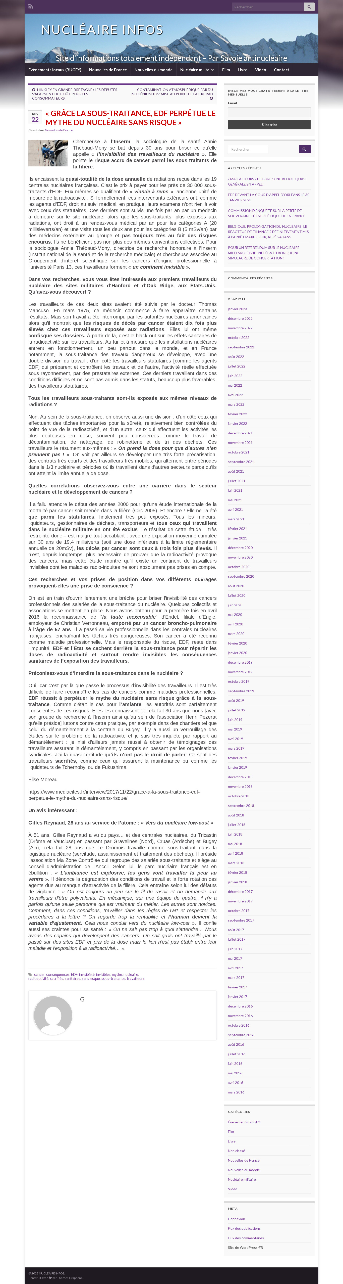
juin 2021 (235, 490)
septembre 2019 (241, 691)
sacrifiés (56, 978)
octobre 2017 (238, 910)
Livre (242, 69)
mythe (117, 974)
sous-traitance (113, 978)
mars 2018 (236, 863)
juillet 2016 (236, 1054)
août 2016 (236, 1044)
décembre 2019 (240, 662)
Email (232, 103)
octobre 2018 (238, 796)
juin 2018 (235, 834)
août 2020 (236, 586)
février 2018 (237, 872)
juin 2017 (235, 949)
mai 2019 (235, 729)
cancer (39, 974)
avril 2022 (235, 395)
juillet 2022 (236, 366)
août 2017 (236, 930)
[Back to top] (331, 1272)
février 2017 (237, 987)
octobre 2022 (238, 337)
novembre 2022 (240, 328)
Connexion (236, 1219)
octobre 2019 (238, 681)
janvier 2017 (237, 996)
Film (226, 69)
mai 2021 (235, 500)
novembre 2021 (240, 442)
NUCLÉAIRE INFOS (102, 29)
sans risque (91, 978)
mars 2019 (236, 748)
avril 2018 (235, 853)
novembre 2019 (240, 672)
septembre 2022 (241, 347)
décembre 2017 (240, 891)
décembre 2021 (240, 433)
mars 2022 (236, 404)
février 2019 (237, 758)
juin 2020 (235, 605)
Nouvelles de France (108, 69)
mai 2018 (235, 844)
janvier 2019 (237, 767)
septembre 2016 (241, 1035)
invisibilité (87, 974)
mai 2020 (235, 614)
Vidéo (260, 69)
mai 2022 (235, 385)
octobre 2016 (238, 1025)
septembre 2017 (241, 920)
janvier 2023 (237, 309)
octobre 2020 (238, 567)
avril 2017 (235, 968)
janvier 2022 (237, 423)
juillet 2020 (236, 595)
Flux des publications (244, 1228)
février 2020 (237, 643)
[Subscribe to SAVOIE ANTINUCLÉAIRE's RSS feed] (30, 5)
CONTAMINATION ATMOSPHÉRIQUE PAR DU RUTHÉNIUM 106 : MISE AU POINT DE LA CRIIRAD (172, 91)
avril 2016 (235, 1082)
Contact (281, 69)
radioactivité (38, 978)
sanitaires (72, 978)
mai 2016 (235, 1073)
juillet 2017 (236, 939)
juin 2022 (235, 376)
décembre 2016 (240, 1006)
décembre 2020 (240, 547)
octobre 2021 (238, 452)
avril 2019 (235, 739)
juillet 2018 (236, 824)
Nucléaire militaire (197, 69)
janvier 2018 (237, 882)
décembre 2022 (240, 318)
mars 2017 (236, 977)
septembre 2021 (241, 462)
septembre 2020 (241, 576)
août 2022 (236, 356)
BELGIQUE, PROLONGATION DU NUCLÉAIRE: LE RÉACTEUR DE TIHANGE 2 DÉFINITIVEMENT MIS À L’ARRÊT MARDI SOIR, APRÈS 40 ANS (268, 231)
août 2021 (236, 471)
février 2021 (237, 528)
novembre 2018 (240, 786)
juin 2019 (235, 719)
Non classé (236, 1151)
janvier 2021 (237, 538)
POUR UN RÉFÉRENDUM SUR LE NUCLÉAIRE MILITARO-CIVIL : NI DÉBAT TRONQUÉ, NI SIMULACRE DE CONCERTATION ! (264, 252)
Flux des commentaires (246, 1238)
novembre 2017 (240, 901)
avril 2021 (235, 509)
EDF (74, 974)
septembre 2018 (241, 805)
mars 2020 (236, 633)
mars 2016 (236, 1092)
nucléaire (131, 974)
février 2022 (237, 414)
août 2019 (236, 700)
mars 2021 (236, 519)
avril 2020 (235, 624)
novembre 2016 (240, 1016)
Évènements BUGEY (244, 1122)
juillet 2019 (236, 710)
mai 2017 (235, 958)
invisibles (103, 974)
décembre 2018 (240, 777)
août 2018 (236, 815)
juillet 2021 (236, 481)
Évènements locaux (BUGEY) (54, 69)
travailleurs (136, 978)
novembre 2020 (240, 557)
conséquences (58, 974)
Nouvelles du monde (154, 69)
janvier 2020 (237, 653)
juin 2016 (235, 1063)
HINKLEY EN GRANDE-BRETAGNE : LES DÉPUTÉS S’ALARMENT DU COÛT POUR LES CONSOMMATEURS (74, 93)
